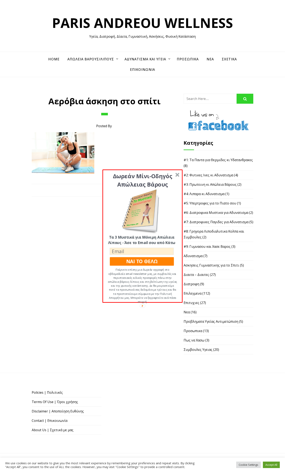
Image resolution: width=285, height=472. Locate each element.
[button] (142, 180)
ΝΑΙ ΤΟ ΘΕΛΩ (142, 261)
